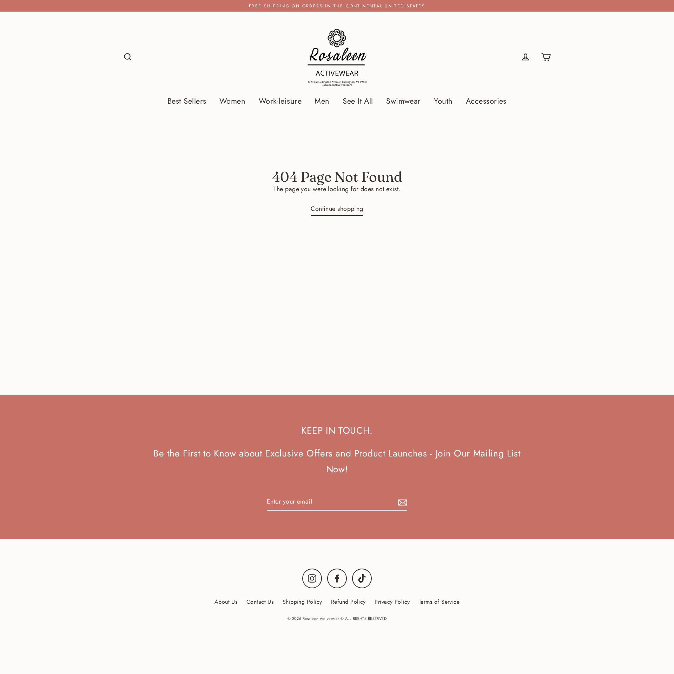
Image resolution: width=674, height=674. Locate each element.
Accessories (486, 101)
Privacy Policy (392, 602)
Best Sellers (186, 101)
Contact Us (260, 602)
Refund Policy (348, 602)
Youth (443, 101)
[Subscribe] (401, 502)
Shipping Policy (302, 602)
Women (232, 101)
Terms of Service (439, 602)
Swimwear (403, 101)
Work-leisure (280, 101)
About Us (226, 602)
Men (322, 101)
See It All (358, 101)
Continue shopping (337, 208)
